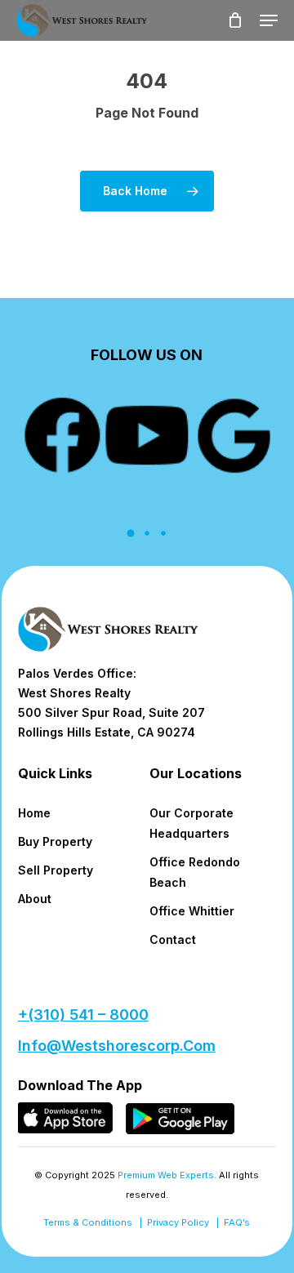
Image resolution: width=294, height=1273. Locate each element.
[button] (269, 20)
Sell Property (55, 870)
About (34, 899)
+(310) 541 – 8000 (83, 1014)
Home (34, 813)
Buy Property (55, 841)
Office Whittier (191, 911)
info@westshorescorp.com (117, 1045)
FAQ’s (237, 1222)
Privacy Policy (178, 1222)
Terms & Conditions (87, 1222)
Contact (172, 939)
